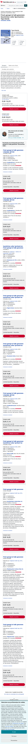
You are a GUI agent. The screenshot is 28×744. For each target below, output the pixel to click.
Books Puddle (10, 453)
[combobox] (16, 5)
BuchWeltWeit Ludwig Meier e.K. (14, 501)
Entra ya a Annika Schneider (14, 137)
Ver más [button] (4, 90)
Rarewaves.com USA (12, 260)
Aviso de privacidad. (9, 729)
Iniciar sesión (20, 2)
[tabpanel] (13, 81)
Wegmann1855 (10, 636)
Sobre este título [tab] (13, 65)
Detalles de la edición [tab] (8, 69)
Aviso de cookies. (9, 726)
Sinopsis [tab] (4, 65)
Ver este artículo (5, 99)
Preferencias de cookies (18, 723)
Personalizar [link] (14, 740)
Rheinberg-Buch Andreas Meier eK (15, 569)
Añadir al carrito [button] (14, 109)
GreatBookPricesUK (11, 405)
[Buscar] (25, 5)
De (14, 43)
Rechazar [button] (14, 736)
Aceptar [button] (14, 732)
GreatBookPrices (11, 162)
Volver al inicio (14, 699)
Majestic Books (10, 308)
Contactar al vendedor (7, 171)
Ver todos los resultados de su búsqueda (14, 694)
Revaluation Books (11, 356)
